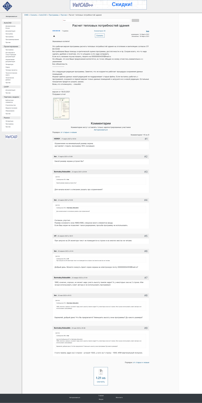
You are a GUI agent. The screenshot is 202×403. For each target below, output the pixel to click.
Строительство (11, 105)
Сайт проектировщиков (5, 5)
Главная (101, 395)
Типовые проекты (11, 70)
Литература (9, 64)
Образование (10, 111)
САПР (6, 87)
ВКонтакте (119, 397)
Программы (10, 36)
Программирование (12, 39)
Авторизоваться (11, 16)
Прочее (8, 42)
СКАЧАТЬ (101, 379)
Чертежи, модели (11, 97)
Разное (7, 118)
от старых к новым (69, 132)
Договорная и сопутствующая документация (11, 54)
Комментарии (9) (100, 31)
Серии (8, 67)
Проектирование (11, 46)
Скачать (99, 36)
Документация (10, 31)
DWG (26, 15)
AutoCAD (7, 23)
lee (147, 31)
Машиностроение (11, 108)
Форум (101, 399)
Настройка (9, 34)
